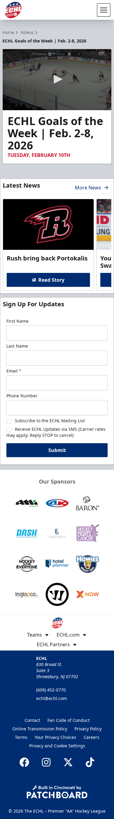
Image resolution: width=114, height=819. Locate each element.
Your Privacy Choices (55, 737)
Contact (32, 720)
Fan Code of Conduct (68, 720)
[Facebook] (24, 762)
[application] (57, 79)
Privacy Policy (88, 729)
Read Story (51, 280)
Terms (21, 737)
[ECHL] (13, 10)
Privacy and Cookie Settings (57, 746)
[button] (57, 79)
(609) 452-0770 (51, 690)
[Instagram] (46, 762)
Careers (91, 737)
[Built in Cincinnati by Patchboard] (57, 791)
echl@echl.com (51, 698)
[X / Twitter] (68, 762)
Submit (57, 450)
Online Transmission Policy (39, 729)
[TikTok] (89, 762)
